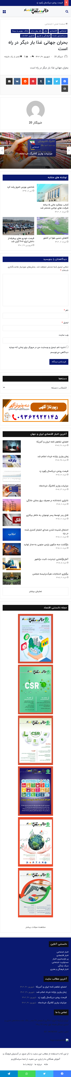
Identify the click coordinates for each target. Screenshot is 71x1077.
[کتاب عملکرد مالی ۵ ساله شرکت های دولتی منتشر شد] (52, 193)
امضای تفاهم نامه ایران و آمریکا (52, 441)
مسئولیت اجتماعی (60, 962)
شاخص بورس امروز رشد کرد (20, 187)
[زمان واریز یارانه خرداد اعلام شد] (12, 461)
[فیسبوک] (64, 81)
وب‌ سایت (63, 335)
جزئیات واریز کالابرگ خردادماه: (49, 2)
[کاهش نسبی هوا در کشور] (52, 226)
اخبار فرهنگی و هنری (59, 969)
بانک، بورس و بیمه (20, 31)
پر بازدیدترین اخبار (61, 958)
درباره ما (38, 1064)
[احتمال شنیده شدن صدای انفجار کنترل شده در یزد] (12, 534)
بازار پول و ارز (36, 31)
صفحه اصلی (60, 24)
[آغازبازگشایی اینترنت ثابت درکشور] (12, 564)
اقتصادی (53, 31)
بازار (45, 31)
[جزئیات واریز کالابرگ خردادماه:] (12, 490)
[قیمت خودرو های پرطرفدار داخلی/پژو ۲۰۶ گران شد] (18, 226)
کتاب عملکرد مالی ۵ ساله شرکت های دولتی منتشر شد (54, 206)
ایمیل (65, 322)
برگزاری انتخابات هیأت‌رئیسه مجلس (50, 574)
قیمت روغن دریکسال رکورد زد (53, 471)
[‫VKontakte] (17, 81)
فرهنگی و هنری (43, 35)
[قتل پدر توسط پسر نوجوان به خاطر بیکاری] (12, 520)
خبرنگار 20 (58, 56)
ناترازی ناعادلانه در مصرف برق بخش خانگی (35, 154)
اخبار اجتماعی (63, 952)
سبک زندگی (63, 965)
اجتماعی (48, 24)
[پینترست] (33, 81)
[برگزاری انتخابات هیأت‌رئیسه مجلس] (12, 578)
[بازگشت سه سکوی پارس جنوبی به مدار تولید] (12, 549)
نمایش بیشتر (35, 591)
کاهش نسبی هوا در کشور (55, 238)
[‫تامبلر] (41, 81)
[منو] (4, 12)
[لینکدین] (49, 81)
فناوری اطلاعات (27, 35)
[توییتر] (56, 81)
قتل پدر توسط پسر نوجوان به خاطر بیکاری (47, 515)
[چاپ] (64, 88)
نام (66, 310)
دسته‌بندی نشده (59, 35)
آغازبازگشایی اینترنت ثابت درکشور (51, 559)
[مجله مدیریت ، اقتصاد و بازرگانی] (35, 11)
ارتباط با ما (27, 1064)
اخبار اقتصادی (62, 955)
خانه (46, 1064)
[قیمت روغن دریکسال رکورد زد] (12, 476)
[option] (35, 150)
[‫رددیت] (25, 81)
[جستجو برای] (67, 12)
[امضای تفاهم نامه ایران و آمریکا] (12, 446)
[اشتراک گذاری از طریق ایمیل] (9, 81)
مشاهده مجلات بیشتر (36, 927)
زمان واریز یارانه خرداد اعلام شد (52, 456)
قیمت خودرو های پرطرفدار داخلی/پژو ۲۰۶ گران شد (21, 240)
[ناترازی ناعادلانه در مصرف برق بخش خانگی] (12, 505)
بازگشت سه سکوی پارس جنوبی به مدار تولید (46, 544)
